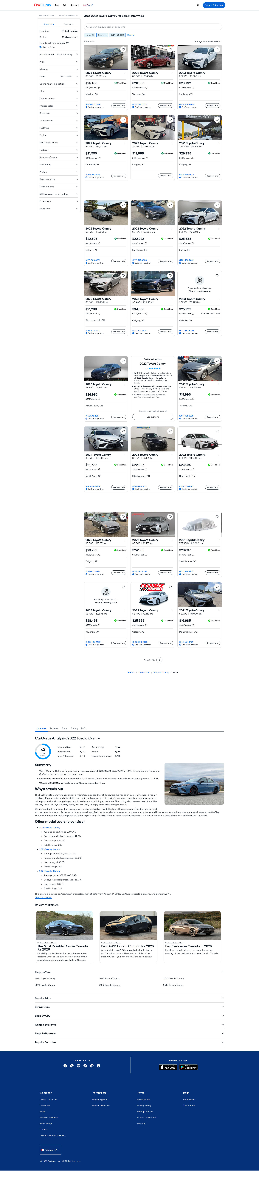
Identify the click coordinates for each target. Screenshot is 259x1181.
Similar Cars (42, 1007)
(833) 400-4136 (93, 642)
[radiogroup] (58, 45)
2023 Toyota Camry (49, 849)
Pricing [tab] (74, 728)
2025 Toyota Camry (49, 827)
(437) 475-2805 (93, 330)
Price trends (46, 1123)
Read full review (43, 897)
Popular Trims (43, 998)
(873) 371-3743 (186, 571)
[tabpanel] (129, 817)
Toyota (89, 35)
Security (141, 1123)
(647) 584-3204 (139, 104)
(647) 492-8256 (139, 571)
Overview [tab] (42, 728)
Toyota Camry (161, 672)
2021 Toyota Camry (45, 985)
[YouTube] (78, 1066)
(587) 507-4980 (139, 330)
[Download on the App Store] (168, 1067)
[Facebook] (65, 1066)
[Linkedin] (92, 1066)
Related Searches (45, 1024)
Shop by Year (43, 972)
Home (131, 672)
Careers (44, 1129)
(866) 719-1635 (93, 416)
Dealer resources (101, 1105)
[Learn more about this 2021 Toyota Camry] (218, 143)
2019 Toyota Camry (173, 985)
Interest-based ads (146, 1117)
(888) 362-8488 (93, 486)
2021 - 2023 (116, 35)
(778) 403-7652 (186, 260)
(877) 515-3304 (139, 260)
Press (42, 1111)
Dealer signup (99, 1099)
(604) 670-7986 (93, 104)
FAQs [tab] (84, 728)
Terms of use (143, 1099)
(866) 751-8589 (186, 416)
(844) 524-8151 (186, 642)
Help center (189, 1099)
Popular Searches (45, 1042)
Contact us (189, 1105)
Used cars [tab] (49, 24)
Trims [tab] (64, 728)
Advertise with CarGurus (53, 1135)
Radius (42, 37)
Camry (101, 35)
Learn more (153, 416)
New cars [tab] (69, 24)
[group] (153, 35)
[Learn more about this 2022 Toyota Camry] (171, 73)
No (53, 47)
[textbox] (206, 41)
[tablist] (58, 24)
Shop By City (42, 1015)
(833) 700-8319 (93, 175)
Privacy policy (144, 1105)
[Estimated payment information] (99, 87)
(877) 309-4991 (93, 260)
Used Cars (144, 672)
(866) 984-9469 (140, 642)
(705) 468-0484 (186, 104)
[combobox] (68, 15)
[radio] (40, 47)
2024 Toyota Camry (49, 871)
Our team (45, 1105)
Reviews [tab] (54, 728)
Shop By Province (45, 1033)
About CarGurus (48, 1099)
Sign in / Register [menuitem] (214, 5)
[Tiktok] (98, 1066)
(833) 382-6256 (186, 330)
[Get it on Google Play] (188, 1067)
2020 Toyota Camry (109, 985)
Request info (119, 105)
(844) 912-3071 (93, 571)
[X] (72, 1066)
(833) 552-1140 (186, 486)
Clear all (131, 35)
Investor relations (49, 1117)
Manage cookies (145, 1111)
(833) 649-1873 (186, 175)
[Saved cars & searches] (198, 5)
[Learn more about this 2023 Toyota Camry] (125, 73)
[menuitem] (57, 5)
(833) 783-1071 (139, 486)
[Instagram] (85, 1066)
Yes (45, 47)
